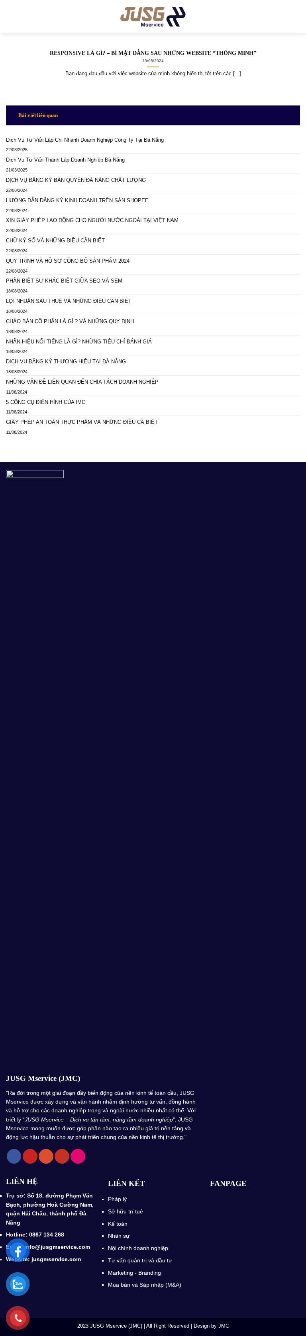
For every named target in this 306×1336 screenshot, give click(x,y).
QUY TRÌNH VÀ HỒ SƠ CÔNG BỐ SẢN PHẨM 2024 (67, 261)
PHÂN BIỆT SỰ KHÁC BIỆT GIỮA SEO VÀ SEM (64, 281)
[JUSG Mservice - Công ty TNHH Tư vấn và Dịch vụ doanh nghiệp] (153, 16)
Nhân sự (119, 1236)
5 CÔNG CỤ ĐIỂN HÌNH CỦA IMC (46, 402)
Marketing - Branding (134, 1273)
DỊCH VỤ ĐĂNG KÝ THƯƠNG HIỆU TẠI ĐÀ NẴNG (67, 362)
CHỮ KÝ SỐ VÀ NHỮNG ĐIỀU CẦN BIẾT (55, 241)
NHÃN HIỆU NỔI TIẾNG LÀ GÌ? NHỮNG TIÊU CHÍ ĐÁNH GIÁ (79, 342)
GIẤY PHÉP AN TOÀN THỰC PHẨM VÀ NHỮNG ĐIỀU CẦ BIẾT (82, 422)
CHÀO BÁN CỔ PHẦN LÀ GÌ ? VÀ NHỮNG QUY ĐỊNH (70, 321)
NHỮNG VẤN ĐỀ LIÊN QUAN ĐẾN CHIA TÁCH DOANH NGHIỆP (82, 382)
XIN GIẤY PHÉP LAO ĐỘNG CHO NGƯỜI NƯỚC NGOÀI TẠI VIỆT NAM (92, 220)
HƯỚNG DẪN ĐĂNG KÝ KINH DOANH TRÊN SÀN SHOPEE (77, 200)
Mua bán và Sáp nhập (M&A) (144, 1284)
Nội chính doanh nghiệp (139, 1248)
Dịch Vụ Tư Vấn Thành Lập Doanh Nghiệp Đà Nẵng (65, 160)
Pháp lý (117, 1199)
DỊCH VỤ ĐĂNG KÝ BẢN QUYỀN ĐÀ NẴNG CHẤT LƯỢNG (76, 180)
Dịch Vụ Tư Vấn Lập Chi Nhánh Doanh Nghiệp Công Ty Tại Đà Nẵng (85, 140)
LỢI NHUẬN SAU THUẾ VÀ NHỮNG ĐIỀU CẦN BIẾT (68, 301)
